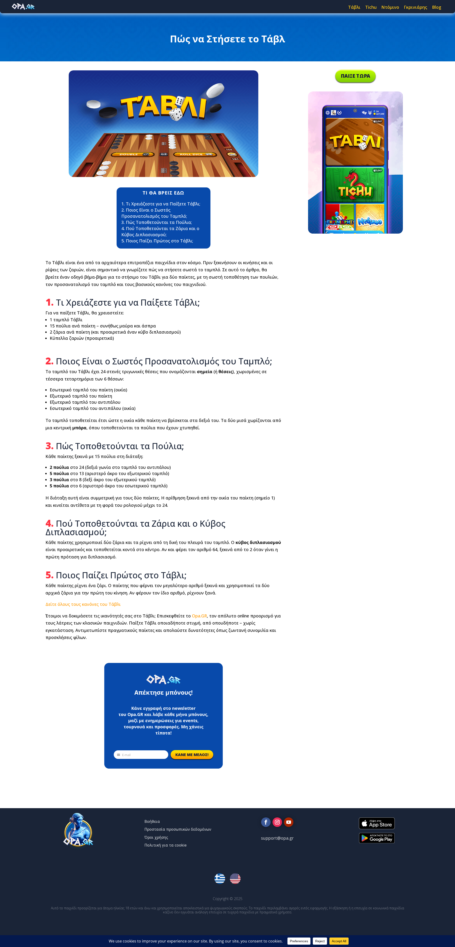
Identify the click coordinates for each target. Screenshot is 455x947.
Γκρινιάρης (415, 7)
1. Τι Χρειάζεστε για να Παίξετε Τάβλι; (160, 204)
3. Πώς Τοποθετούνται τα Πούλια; (156, 222)
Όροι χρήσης (156, 837)
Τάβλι (354, 7)
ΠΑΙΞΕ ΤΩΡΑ (355, 75)
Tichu (371, 7)
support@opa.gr (277, 838)
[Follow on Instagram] (277, 822)
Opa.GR (199, 616)
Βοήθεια (152, 821)
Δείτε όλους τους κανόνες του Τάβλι (83, 604)
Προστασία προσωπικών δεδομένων (177, 829)
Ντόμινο (390, 7)
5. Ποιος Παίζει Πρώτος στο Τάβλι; (157, 241)
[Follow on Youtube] (288, 822)
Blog (436, 7)
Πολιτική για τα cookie (165, 845)
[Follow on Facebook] (266, 822)
